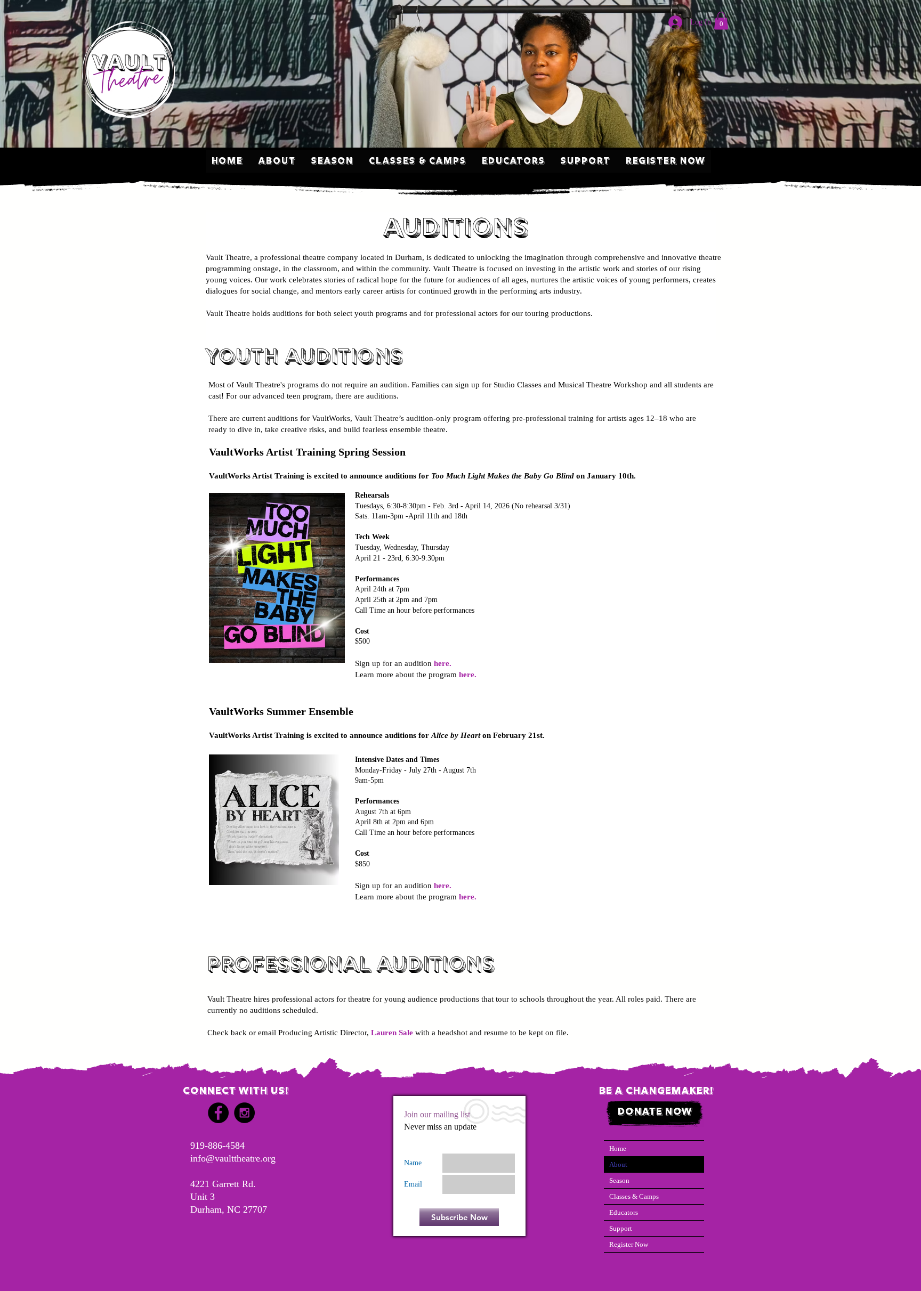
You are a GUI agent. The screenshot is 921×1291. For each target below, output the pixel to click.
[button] (721, 20)
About (618, 1164)
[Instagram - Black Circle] (244, 1112)
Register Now (628, 1244)
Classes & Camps (634, 1196)
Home (617, 1148)
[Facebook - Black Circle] (218, 1112)
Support (620, 1228)
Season (619, 1180)
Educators (623, 1212)
